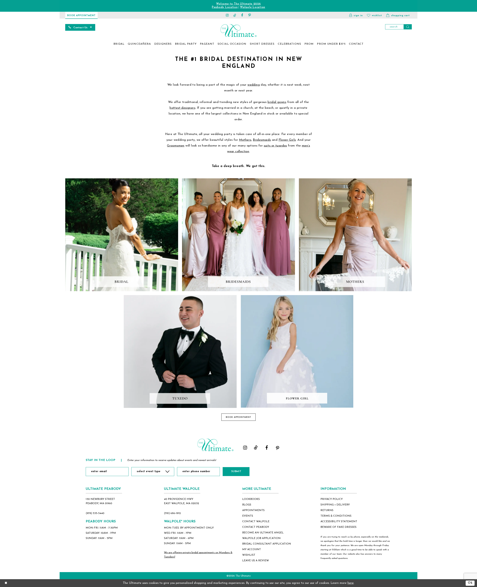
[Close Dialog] (6, 583)
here (351, 583)
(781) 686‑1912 (172, 513)
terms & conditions (335, 516)
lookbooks (251, 499)
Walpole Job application (261, 538)
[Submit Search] (408, 26)
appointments (253, 510)
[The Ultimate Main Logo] (238, 30)
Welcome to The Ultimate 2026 (238, 4)
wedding (253, 84)
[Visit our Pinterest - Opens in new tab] (249, 15)
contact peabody (255, 527)
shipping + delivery (335, 504)
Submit (236, 471)
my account (251, 549)
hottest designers (182, 107)
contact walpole (255, 521)
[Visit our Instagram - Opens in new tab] (227, 15)
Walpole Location (252, 7)
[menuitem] (119, 44)
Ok (470, 583)
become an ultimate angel (263, 532)
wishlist (248, 555)
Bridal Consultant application (266, 544)
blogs (246, 504)
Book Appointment (238, 417)
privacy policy (331, 499)
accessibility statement (338, 521)
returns (326, 510)
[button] (356, 15)
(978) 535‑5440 (95, 513)
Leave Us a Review (255, 560)
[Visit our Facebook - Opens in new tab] (242, 15)
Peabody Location (225, 7)
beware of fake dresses (338, 527)
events (247, 516)
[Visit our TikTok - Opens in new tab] (234, 15)
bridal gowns (277, 102)
